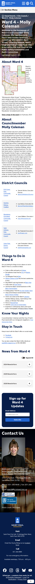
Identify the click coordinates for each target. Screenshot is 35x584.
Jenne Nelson (7, 471)
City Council (22, 16)
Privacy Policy (22, 579)
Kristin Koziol (7, 473)
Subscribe (17, 420)
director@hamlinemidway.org (26, 206)
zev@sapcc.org (22, 233)
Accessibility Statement (13, 577)
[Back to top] (30, 581)
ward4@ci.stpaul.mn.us (17, 489)
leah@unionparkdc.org (24, 247)
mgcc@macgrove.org (24, 218)
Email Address (10, 411)
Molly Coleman (8, 468)
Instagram (8, 337)
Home (3, 16)
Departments (10, 16)
